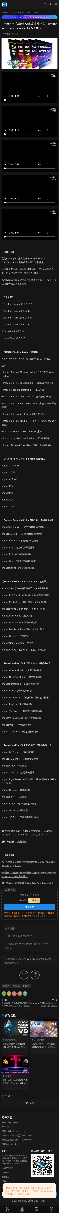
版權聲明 (6, 1177)
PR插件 (8, 34)
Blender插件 (10, 1040)
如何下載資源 (7, 1168)
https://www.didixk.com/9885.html (34, 959)
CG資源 (16, 986)
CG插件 (6, 986)
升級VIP (34, 900)
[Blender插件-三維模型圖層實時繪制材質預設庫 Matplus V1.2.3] (43, 1028)
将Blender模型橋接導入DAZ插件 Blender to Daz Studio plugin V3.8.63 (15, 1082)
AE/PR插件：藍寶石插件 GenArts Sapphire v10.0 (27, 883)
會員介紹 (6, 1172)
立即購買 (29, 907)
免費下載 (21, 841)
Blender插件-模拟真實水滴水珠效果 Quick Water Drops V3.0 (14, 1045)
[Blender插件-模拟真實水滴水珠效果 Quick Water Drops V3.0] (15, 1028)
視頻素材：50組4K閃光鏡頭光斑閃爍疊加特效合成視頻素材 (15, 1006)
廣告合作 (6, 1181)
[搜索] (45, 4)
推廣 (17, 34)
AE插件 (8, 1076)
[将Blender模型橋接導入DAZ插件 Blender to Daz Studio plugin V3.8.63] (15, 1064)
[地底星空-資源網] (5, 4)
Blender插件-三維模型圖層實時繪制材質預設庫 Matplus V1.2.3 (43, 1045)
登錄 (32, 1103)
